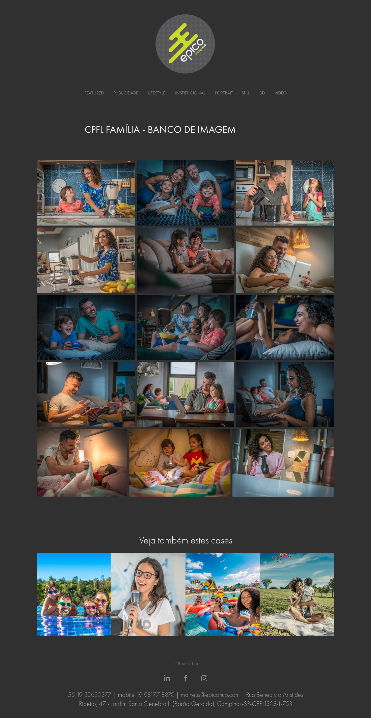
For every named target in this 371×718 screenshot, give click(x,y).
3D (262, 93)
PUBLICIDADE (126, 93)
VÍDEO (281, 93)
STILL (246, 93)
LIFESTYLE (156, 93)
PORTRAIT (224, 93)
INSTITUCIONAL (190, 93)
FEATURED (94, 93)
